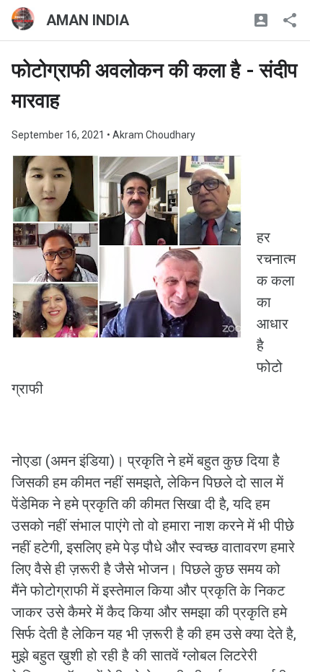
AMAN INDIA (87, 20)
